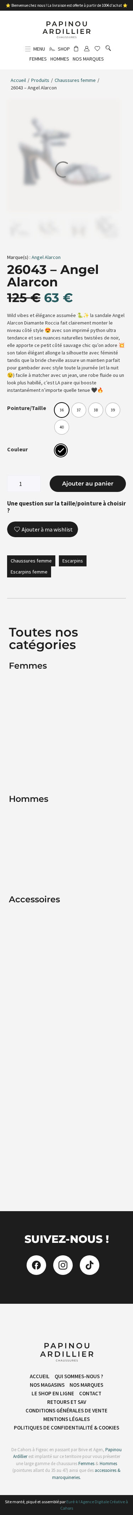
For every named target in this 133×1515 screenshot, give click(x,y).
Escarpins (72, 560)
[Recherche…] (108, 49)
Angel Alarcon (46, 257)
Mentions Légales (66, 1419)
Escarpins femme (29, 572)
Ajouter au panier (87, 483)
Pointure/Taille (26, 408)
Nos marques (86, 1384)
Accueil (18, 80)
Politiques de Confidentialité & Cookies (66, 1427)
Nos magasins (47, 1384)
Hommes (108, 1463)
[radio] (62, 410)
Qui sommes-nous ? (79, 1376)
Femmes (85, 1463)
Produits (40, 80)
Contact (90, 1393)
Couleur (17, 449)
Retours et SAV (66, 1402)
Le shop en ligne (53, 1393)
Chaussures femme (75, 80)
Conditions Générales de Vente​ (66, 1410)
